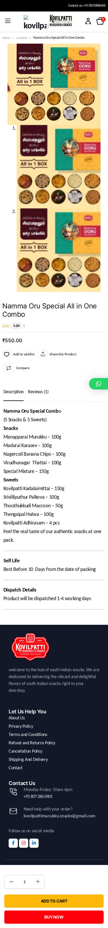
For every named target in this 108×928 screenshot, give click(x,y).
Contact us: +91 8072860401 (87, 5)
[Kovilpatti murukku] (35, 23)
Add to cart (54, 900)
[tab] (13, 392)
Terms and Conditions (28, 735)
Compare (22, 368)
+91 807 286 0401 (38, 796)
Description (13, 392)
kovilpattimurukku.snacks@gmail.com (59, 816)
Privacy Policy (21, 726)
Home (6, 38)
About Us (16, 718)
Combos (21, 38)
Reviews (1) (38, 392)
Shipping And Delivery (28, 759)
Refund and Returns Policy (32, 743)
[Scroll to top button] (99, 902)
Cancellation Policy (25, 751)
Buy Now (53, 917)
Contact (15, 768)
